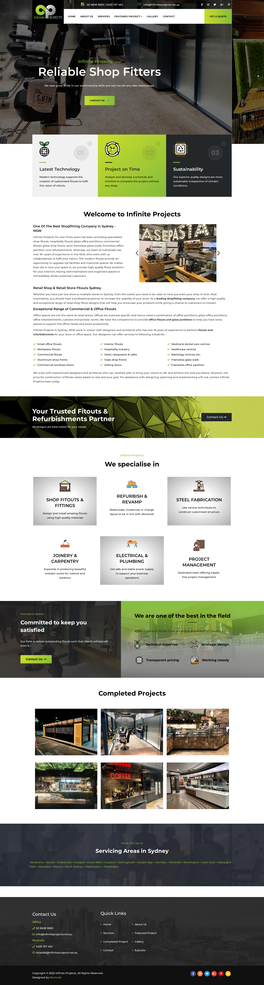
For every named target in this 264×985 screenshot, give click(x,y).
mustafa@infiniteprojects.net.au (56, 952)
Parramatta (111, 866)
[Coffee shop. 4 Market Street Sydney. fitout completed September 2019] (132, 786)
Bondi (50, 862)
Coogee (79, 862)
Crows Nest (94, 862)
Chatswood (64, 862)
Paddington (93, 866)
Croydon (109, 862)
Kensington (191, 862)
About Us (86, 16)
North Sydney (74, 866)
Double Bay (144, 862)
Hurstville (175, 862)
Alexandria (36, 862)
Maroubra (44, 866)
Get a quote (218, 16)
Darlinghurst (126, 862)
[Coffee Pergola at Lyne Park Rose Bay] (66, 732)
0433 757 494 (44, 946)
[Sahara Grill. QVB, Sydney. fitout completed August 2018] (198, 786)
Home (72, 16)
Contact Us (214, 107)
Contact (169, 16)
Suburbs (140, 950)
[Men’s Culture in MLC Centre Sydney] (132, 732)
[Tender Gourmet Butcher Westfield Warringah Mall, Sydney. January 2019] (198, 732)
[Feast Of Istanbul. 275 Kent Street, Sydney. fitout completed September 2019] (66, 786)
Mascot (57, 866)
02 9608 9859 (95, 4)
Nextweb (56, 977)
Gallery (152, 16)
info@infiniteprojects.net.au (54, 934)
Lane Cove (208, 862)
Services (104, 16)
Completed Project (115, 941)
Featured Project (127, 16)
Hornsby (160, 862)
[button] (137, 253)
